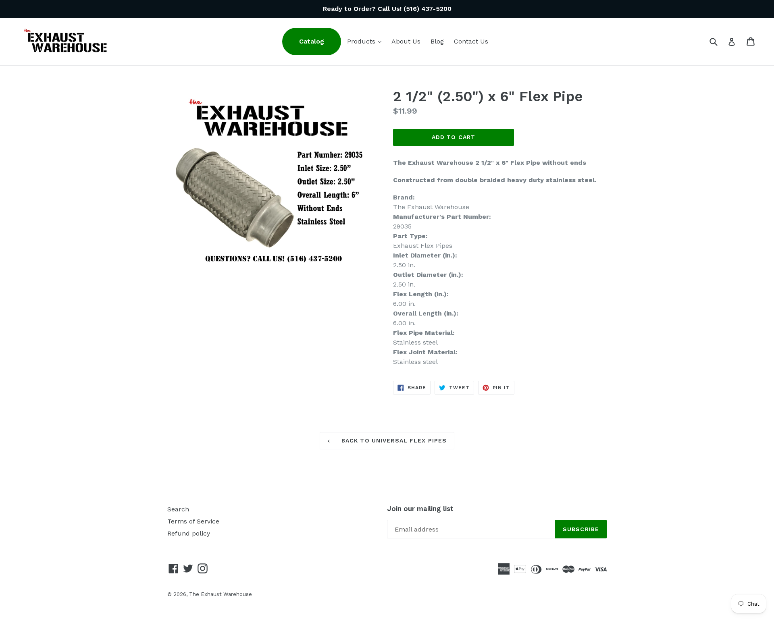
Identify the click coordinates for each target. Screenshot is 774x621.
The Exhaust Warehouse (220, 594)
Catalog (311, 41)
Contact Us (471, 41)
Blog (437, 41)
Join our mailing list (420, 509)
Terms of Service (193, 521)
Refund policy (188, 533)
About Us (405, 41)
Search (178, 509)
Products (366, 41)
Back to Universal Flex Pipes (393, 440)
